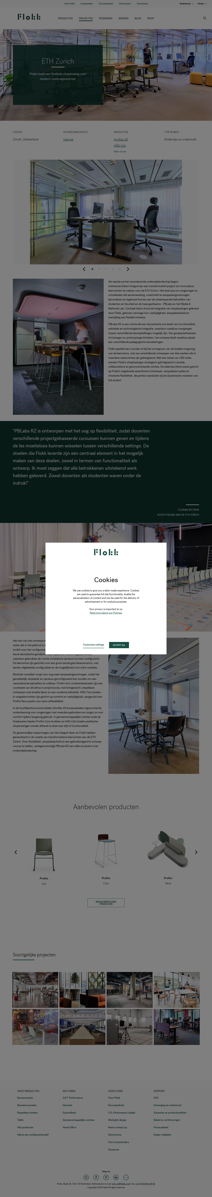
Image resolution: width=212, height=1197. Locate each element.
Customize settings (93, 644)
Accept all (119, 645)
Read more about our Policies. (106, 612)
